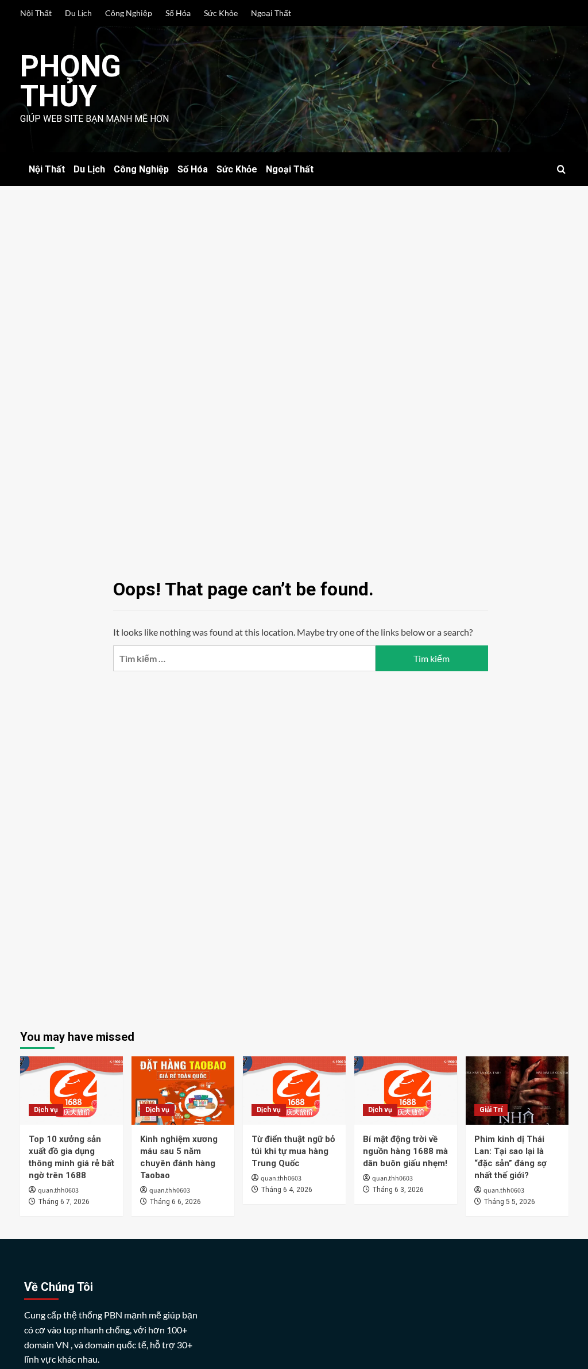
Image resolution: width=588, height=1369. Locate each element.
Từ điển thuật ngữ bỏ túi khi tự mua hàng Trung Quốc (293, 1151)
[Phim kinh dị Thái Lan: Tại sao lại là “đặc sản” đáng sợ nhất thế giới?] (517, 1090)
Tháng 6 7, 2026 (64, 1202)
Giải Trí (490, 1110)
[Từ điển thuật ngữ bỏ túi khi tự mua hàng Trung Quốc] (294, 1090)
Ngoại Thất (271, 13)
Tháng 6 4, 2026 (286, 1190)
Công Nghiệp (128, 13)
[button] (561, 169)
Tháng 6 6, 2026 (175, 1202)
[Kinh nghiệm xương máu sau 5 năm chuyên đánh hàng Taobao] (182, 1090)
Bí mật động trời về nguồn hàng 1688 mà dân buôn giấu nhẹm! (405, 1151)
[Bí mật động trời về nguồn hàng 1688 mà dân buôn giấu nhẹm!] (405, 1090)
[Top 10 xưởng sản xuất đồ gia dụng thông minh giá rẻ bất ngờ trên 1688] (71, 1090)
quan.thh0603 (58, 1190)
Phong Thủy (70, 81)
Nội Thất (36, 13)
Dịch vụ (46, 1110)
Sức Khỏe (221, 13)
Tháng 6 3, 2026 (398, 1190)
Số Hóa (178, 13)
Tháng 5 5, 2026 (509, 1202)
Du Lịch (78, 13)
